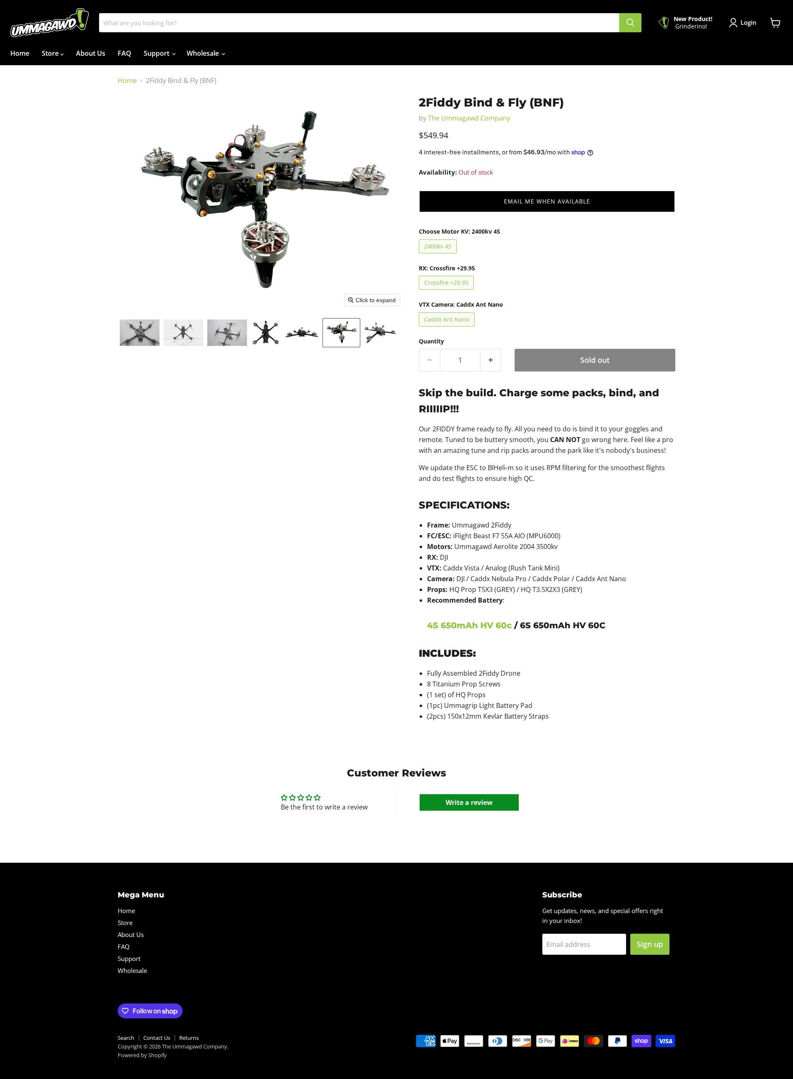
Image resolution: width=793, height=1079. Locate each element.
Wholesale (204, 53)
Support (157, 53)
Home (19, 53)
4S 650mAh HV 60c (469, 625)
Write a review (469, 802)
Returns (189, 1037)
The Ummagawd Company (469, 118)
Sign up (650, 944)
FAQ (124, 53)
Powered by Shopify (142, 1055)
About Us (90, 53)
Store (51, 53)
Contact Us (156, 1037)
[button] (139, 333)
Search (126, 1037)
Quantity (431, 341)
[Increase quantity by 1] (490, 360)
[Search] (630, 22)
